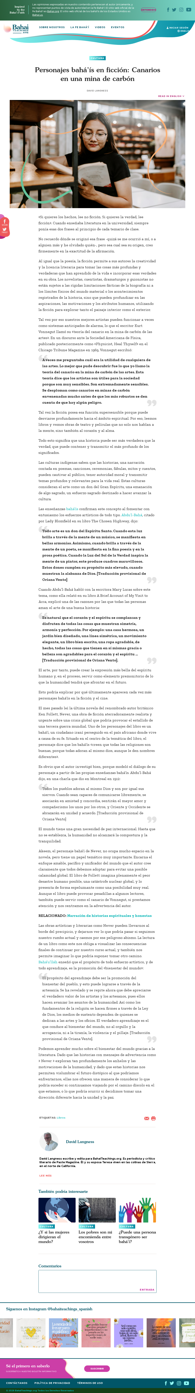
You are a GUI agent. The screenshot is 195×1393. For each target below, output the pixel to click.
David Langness (80, 1141)
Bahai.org (53, 11)
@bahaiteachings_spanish (70, 1309)
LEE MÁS (45, 1176)
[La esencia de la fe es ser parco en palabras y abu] (63, 1332)
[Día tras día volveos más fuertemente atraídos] (130, 1332)
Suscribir (97, 1368)
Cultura (97, 58)
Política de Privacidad (52, 1383)
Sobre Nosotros (52, 27)
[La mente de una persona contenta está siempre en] (163, 1332)
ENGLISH (185, 31)
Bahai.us (37, 15)
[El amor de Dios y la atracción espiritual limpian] (31, 1332)
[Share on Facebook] (4, 221)
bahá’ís (72, 509)
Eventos (117, 27)
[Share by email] (147, 1118)
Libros (61, 1118)
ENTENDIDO (148, 10)
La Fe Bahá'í (79, 27)
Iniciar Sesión (178, 27)
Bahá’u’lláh (48, 962)
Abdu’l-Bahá (131, 515)
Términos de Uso (90, 1383)
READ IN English (169, 96)
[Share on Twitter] (4, 229)
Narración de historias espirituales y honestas (109, 915)
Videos (100, 27)
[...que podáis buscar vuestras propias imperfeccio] (98, 1332)
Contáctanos (16, 1383)
